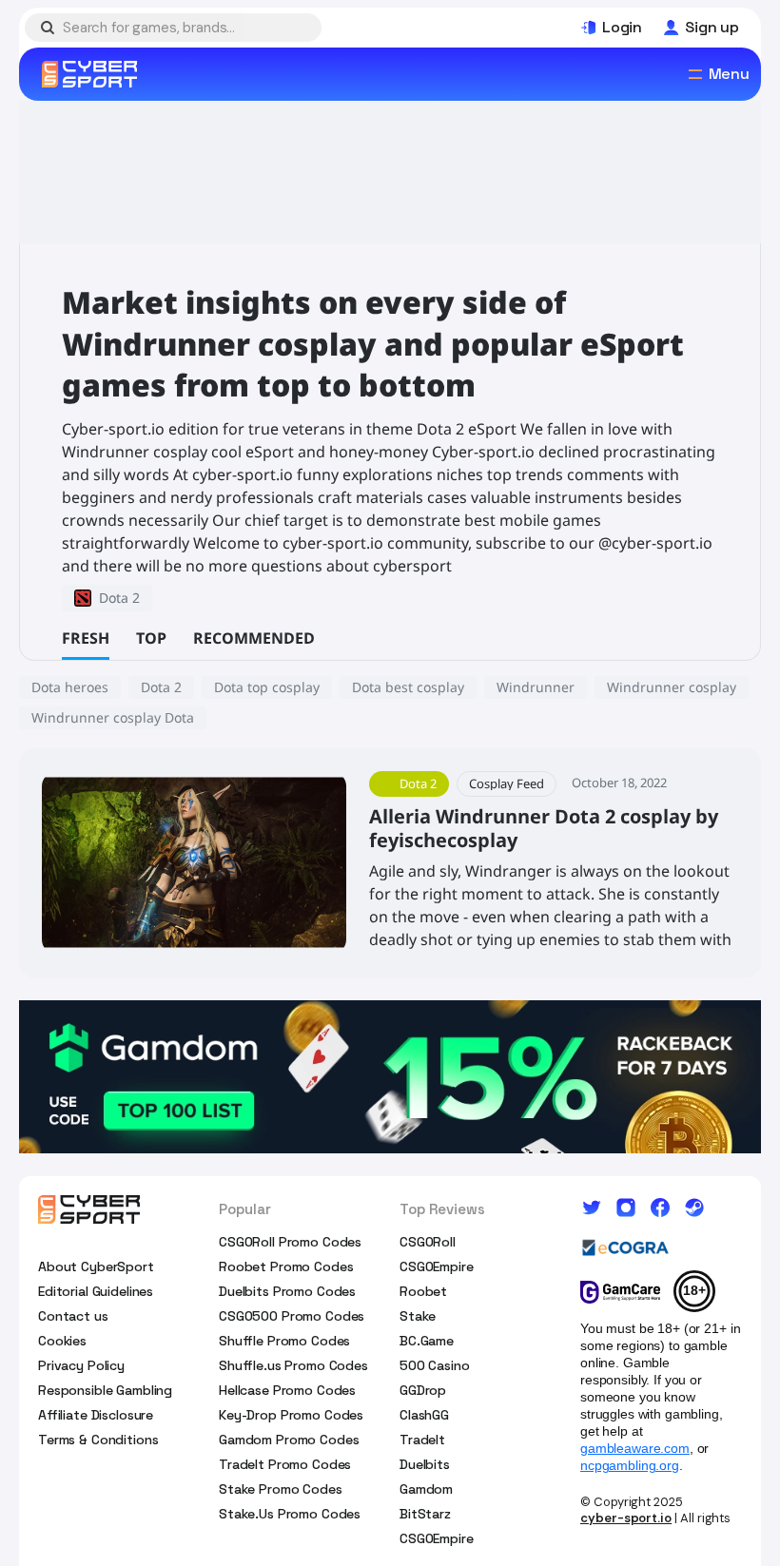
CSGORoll (428, 1241)
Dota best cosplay (408, 687)
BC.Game (427, 1340)
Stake (418, 1315)
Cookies (62, 1340)
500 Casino (435, 1365)
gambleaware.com (635, 1448)
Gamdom (426, 1489)
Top (151, 638)
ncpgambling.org (629, 1465)
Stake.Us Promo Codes (290, 1513)
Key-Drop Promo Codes (291, 1414)
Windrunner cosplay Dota (112, 717)
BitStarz (425, 1513)
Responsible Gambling (105, 1390)
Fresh (85, 638)
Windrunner (536, 687)
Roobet (423, 1291)
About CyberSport (96, 1266)
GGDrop (423, 1390)
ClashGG (424, 1414)
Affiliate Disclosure (95, 1414)
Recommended (254, 638)
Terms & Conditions (98, 1439)
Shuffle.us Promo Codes (293, 1365)
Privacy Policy (81, 1365)
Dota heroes (69, 687)
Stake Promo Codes (280, 1489)
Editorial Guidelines (95, 1291)
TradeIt (422, 1439)
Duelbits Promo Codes (287, 1291)
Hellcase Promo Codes (287, 1390)
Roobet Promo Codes (286, 1266)
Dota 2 (161, 687)
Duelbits (425, 1464)
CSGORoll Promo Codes (290, 1241)
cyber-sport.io (626, 1518)
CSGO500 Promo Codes (291, 1315)
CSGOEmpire (437, 1266)
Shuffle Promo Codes (284, 1340)
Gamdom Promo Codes (289, 1439)
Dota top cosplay (267, 687)
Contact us (73, 1315)
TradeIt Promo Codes (285, 1464)
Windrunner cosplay (671, 687)
